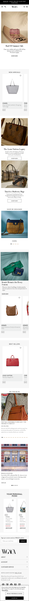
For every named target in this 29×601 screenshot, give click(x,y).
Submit (23, 541)
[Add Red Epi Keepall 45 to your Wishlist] (20, 348)
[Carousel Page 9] (20, 437)
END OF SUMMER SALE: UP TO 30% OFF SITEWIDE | (14, 2)
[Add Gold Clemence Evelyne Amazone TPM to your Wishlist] (19, 297)
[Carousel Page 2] (4, 437)
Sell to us (18, 573)
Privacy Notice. (5, 590)
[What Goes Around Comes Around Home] (14, 6)
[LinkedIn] (15, 585)
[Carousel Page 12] (27, 437)
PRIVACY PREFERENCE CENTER (14, 593)
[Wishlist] (24, 7)
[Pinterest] (11, 585)
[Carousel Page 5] (11, 437)
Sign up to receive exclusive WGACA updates (12, 538)
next (25, 228)
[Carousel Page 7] (15, 437)
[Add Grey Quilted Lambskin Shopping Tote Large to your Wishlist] (20, 75)
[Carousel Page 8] (18, 437)
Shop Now (14, 158)
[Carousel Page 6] (13, 437)
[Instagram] (3, 585)
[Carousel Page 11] (24, 437)
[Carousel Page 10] (22, 437)
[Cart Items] (27, 6)
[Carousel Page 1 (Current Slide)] (2, 437)
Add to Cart (9, 528)
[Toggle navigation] (2, 6)
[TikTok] (19, 585)
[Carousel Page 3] (6, 437)
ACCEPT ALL (14, 598)
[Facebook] (7, 585)
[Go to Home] (8, 551)
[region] (14, 593)
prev (3, 228)
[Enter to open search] (5, 6)
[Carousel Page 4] (9, 437)
